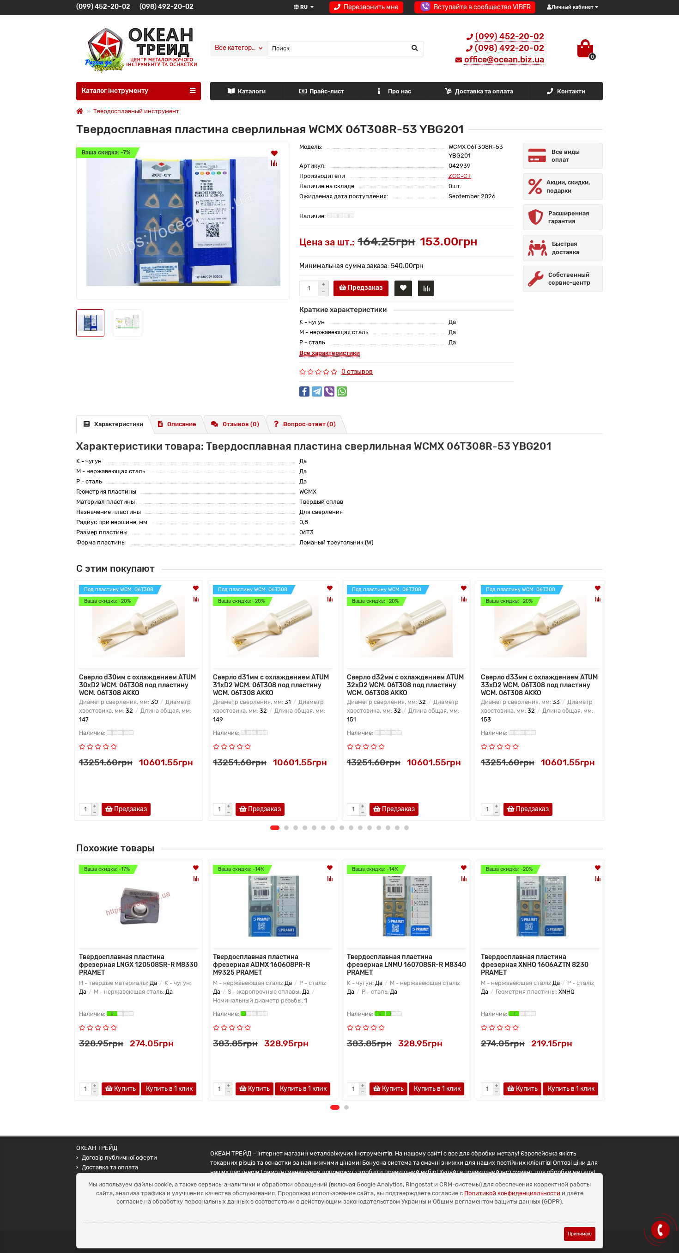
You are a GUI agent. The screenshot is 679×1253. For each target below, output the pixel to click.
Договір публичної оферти (119, 1157)
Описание (181, 424)
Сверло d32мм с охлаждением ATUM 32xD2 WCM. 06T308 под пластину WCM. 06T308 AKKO (405, 684)
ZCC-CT (460, 175)
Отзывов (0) (241, 424)
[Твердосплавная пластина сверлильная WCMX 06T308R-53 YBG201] (183, 221)
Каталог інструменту (115, 91)
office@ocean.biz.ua (504, 59)
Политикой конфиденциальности (512, 1193)
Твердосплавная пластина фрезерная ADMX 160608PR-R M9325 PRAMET (261, 965)
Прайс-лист (326, 91)
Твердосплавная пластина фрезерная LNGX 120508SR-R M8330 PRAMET (138, 965)
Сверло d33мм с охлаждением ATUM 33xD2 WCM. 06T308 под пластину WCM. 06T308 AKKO (539, 684)
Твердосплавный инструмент (136, 111)
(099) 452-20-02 (103, 7)
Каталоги (252, 91)
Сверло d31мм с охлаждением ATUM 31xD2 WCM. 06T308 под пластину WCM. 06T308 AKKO (271, 684)
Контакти (571, 91)
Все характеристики (329, 352)
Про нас (399, 91)
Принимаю (580, 1234)
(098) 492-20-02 (166, 7)
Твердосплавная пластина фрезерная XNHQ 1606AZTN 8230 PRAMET (534, 965)
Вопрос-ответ (309, 424)
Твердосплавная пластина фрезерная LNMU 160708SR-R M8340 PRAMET (406, 965)
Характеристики (118, 424)
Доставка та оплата (484, 91)
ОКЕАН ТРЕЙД (96, 1147)
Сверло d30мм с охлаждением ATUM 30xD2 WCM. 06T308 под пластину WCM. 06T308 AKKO (137, 684)
